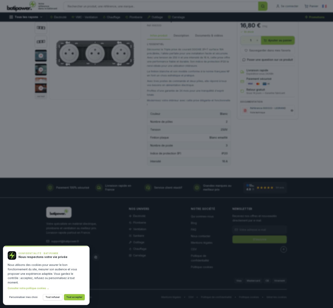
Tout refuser (52, 297)
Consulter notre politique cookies (28, 288)
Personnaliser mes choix (23, 297)
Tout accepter (74, 297)
